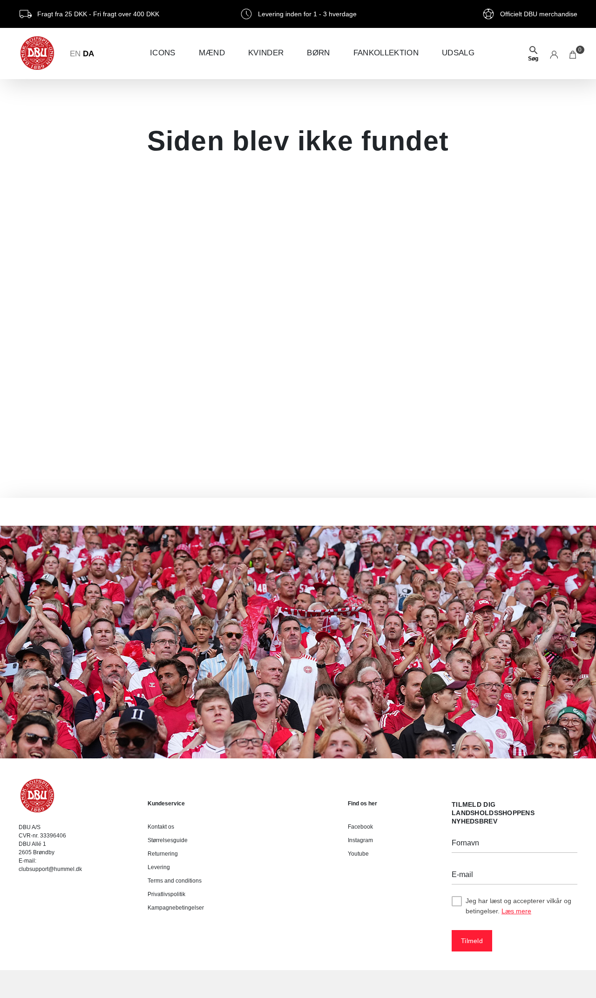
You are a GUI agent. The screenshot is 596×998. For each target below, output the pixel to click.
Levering (159, 867)
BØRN (318, 52)
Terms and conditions (175, 880)
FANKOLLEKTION (386, 52)
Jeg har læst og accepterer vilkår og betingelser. (518, 906)
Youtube (358, 854)
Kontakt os (161, 827)
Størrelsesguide (168, 840)
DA (88, 53)
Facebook (360, 827)
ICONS (163, 52)
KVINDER (266, 52)
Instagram (360, 840)
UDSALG (458, 52)
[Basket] (573, 53)
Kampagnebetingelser (176, 907)
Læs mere (516, 911)
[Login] (554, 53)
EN (75, 53)
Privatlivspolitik (166, 894)
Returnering (163, 854)
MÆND (212, 52)
